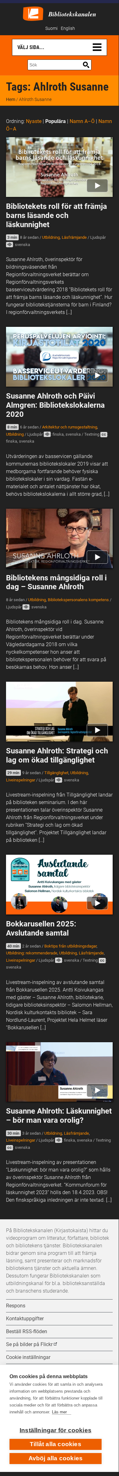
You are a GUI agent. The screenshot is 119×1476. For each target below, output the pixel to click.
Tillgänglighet (56, 772)
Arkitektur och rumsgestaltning (69, 427)
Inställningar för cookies (55, 1430)
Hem (10, 99)
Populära (55, 121)
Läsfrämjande (74, 237)
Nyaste (33, 121)
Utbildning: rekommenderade (31, 953)
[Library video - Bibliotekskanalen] (33, 13)
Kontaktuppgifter (25, 1319)
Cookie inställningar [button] (28, 1357)
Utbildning (51, 237)
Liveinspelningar (20, 780)
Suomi (51, 28)
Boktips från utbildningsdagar (70, 946)
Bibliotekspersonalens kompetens (78, 599)
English (68, 28)
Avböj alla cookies (55, 1458)
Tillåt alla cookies (55, 1444)
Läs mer (59, 1412)
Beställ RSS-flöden (26, 1331)
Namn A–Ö (82, 121)
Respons (15, 1306)
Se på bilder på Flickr (29, 1344)
